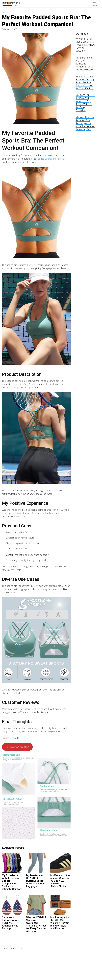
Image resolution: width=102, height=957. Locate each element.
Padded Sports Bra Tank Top (51, 158)
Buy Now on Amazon (17, 747)
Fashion (5, 13)
